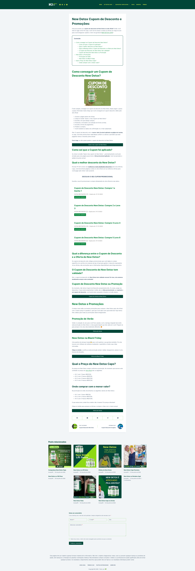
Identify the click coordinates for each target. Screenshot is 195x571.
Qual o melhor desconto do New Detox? (90, 46)
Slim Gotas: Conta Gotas (121, 4)
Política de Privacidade (102, 565)
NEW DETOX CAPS (107, 32)
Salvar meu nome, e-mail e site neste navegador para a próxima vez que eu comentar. (91, 539)
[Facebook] (77, 418)
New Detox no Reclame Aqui (132, 476)
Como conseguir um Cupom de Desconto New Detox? (92, 42)
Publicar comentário (76, 543)
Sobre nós (113, 565)
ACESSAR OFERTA (80, 197)
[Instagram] (60, 4)
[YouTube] (66, 4)
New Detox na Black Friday (87, 58)
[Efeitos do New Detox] (110, 456)
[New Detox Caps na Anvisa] (110, 486)
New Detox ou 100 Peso (55, 476)
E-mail (92, 519)
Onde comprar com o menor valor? (89, 62)
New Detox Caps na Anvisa (107, 500)
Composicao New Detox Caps (57, 470)
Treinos (145, 4)
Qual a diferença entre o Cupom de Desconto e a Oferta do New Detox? (100, 48)
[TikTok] (64, 4)
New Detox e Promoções (83, 54)
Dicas (133, 4)
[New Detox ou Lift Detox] (85, 456)
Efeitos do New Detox (105, 470)
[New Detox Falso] (85, 486)
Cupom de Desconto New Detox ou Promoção (92, 52)
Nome (72, 519)
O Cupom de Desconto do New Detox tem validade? (94, 50)
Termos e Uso (90, 565)
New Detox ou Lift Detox (81, 470)
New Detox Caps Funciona (131, 470)
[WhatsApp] (118, 418)
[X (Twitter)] (87, 418)
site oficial (89, 370)
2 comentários (127, 480)
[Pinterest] (62, 4)
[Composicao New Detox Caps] (59, 456)
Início (100, 4)
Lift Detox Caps (108, 4)
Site (110, 519)
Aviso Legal (83, 565)
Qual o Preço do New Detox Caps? (86, 60)
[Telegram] (108, 418)
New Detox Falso (79, 500)
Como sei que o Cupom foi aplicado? (90, 44)
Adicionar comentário (76, 525)
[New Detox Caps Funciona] (135, 456)
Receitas (138, 4)
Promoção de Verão (85, 56)
